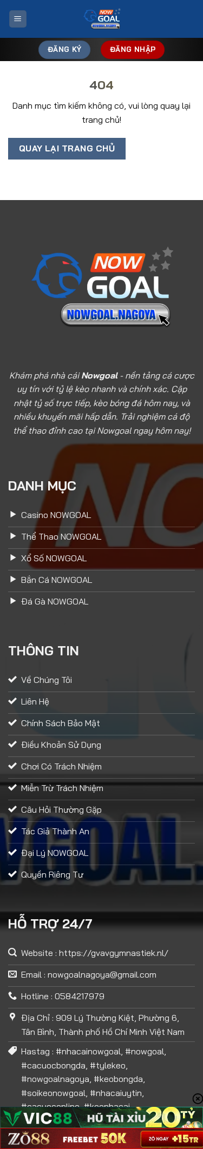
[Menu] (18, 19)
